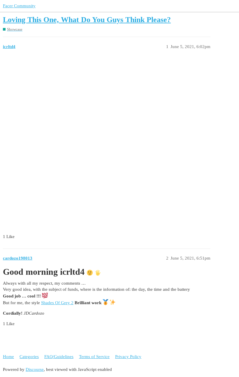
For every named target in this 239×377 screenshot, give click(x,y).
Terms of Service (94, 356)
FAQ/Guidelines (58, 356)
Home (8, 356)
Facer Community (19, 5)
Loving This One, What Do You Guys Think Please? (87, 19)
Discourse (35, 369)
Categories (29, 356)
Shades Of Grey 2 (57, 302)
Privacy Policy (128, 356)
